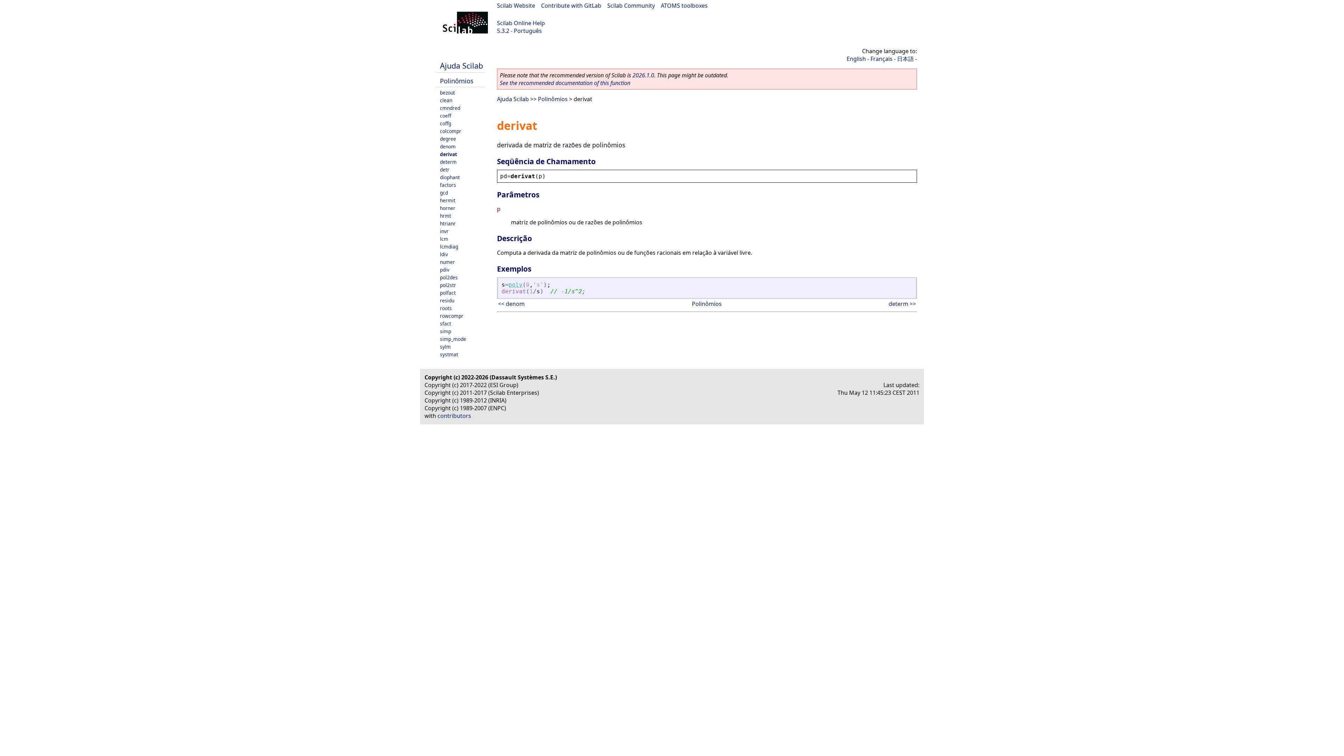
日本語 (905, 59)
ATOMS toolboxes (684, 5)
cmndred (450, 108)
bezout (447, 92)
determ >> (902, 304)
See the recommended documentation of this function (565, 83)
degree (448, 138)
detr (444, 169)
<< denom (511, 304)
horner (447, 208)
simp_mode (453, 339)
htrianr (448, 223)
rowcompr (451, 316)
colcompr (450, 131)
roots (446, 308)
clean (446, 100)
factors (448, 185)
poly (516, 284)
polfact (448, 292)
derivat (448, 154)
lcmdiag (449, 246)
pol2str (448, 285)
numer (447, 262)
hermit (447, 200)
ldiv (444, 254)
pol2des (449, 277)
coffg (445, 123)
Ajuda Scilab (461, 66)
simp (445, 331)
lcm (444, 239)
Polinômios (457, 80)
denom (448, 146)
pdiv (444, 269)
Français (881, 59)
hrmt (445, 215)
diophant (450, 177)
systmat (449, 354)
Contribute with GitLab (571, 5)
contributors (454, 416)
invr (444, 231)
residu (447, 300)
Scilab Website (516, 5)
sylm (445, 346)
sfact (445, 323)
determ (448, 162)
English (856, 59)
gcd (444, 192)
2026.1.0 (643, 75)
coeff (445, 115)
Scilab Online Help (521, 23)
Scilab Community (631, 5)
